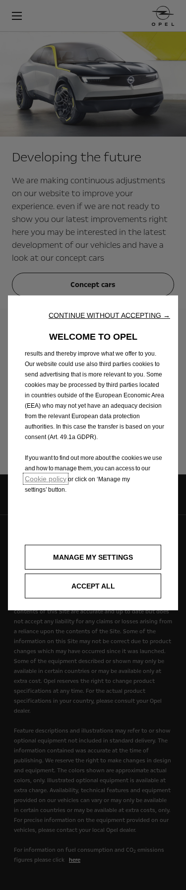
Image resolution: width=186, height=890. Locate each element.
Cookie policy (45, 479)
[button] (109, 315)
